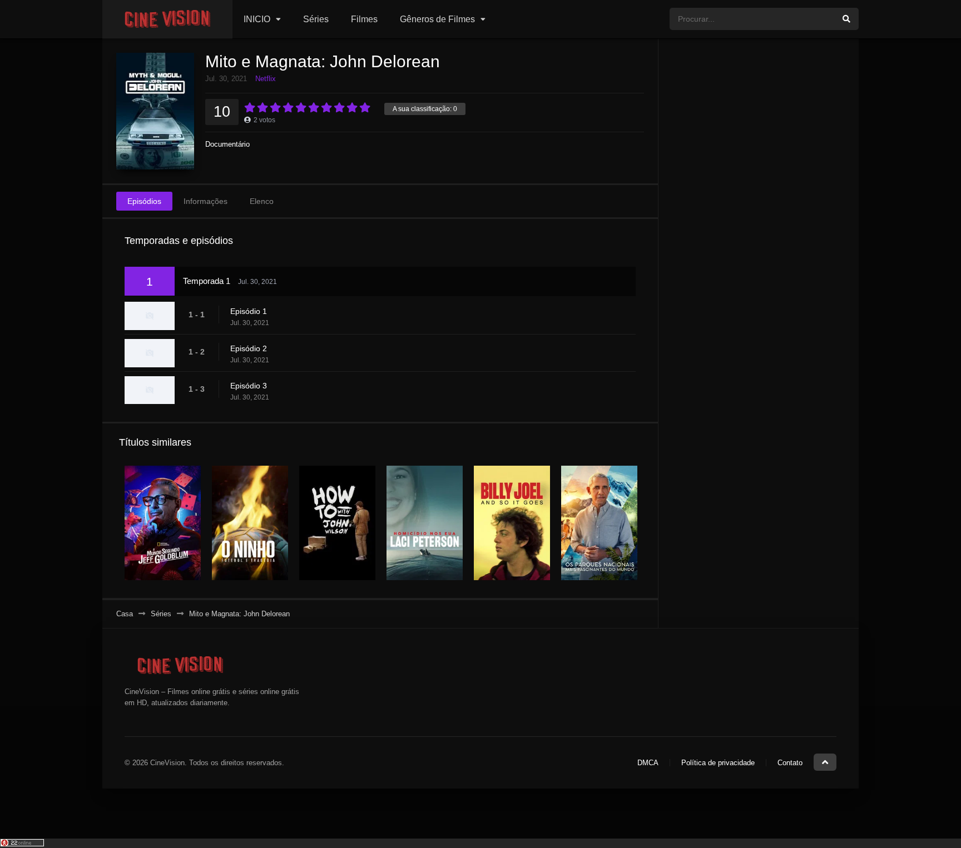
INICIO (257, 19)
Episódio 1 (248, 311)
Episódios (144, 201)
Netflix (265, 78)
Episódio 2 (248, 348)
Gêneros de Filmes (437, 19)
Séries (316, 19)
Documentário (227, 144)
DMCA (647, 763)
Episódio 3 (248, 385)
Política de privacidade (718, 763)
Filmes (364, 19)
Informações (205, 201)
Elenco (262, 201)
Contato (790, 763)
